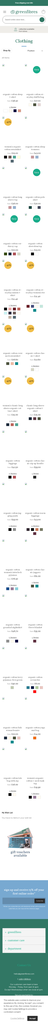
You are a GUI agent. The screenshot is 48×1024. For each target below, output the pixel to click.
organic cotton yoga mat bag (35, 729)
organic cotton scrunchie (35, 678)
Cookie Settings (17, 1018)
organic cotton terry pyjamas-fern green (13, 678)
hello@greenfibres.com (24, 974)
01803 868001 (25, 979)
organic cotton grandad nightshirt (12, 626)
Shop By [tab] (6, 50)
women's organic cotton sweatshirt (12, 148)
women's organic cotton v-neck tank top (35, 781)
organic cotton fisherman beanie (13, 729)
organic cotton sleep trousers (35, 148)
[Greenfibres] (22, 11)
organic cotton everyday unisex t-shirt (13, 293)
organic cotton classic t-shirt (35, 354)
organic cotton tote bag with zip (13, 779)
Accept (32, 1018)
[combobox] (24, 19)
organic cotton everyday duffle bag (35, 96)
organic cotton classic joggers (35, 571)
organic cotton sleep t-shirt (13, 96)
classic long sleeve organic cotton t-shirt (35, 408)
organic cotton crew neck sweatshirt (13, 354)
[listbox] (12, 111)
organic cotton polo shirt (35, 198)
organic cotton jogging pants (12, 514)
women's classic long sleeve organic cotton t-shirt (13, 408)
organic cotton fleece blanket (35, 626)
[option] (24, 30)
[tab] (24, 932)
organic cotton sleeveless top (35, 245)
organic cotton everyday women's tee (35, 291)
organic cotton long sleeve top (12, 198)
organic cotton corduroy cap (12, 245)
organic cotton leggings (13, 462)
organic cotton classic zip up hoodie (35, 462)
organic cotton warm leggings (35, 514)
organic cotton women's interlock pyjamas (13, 572)
